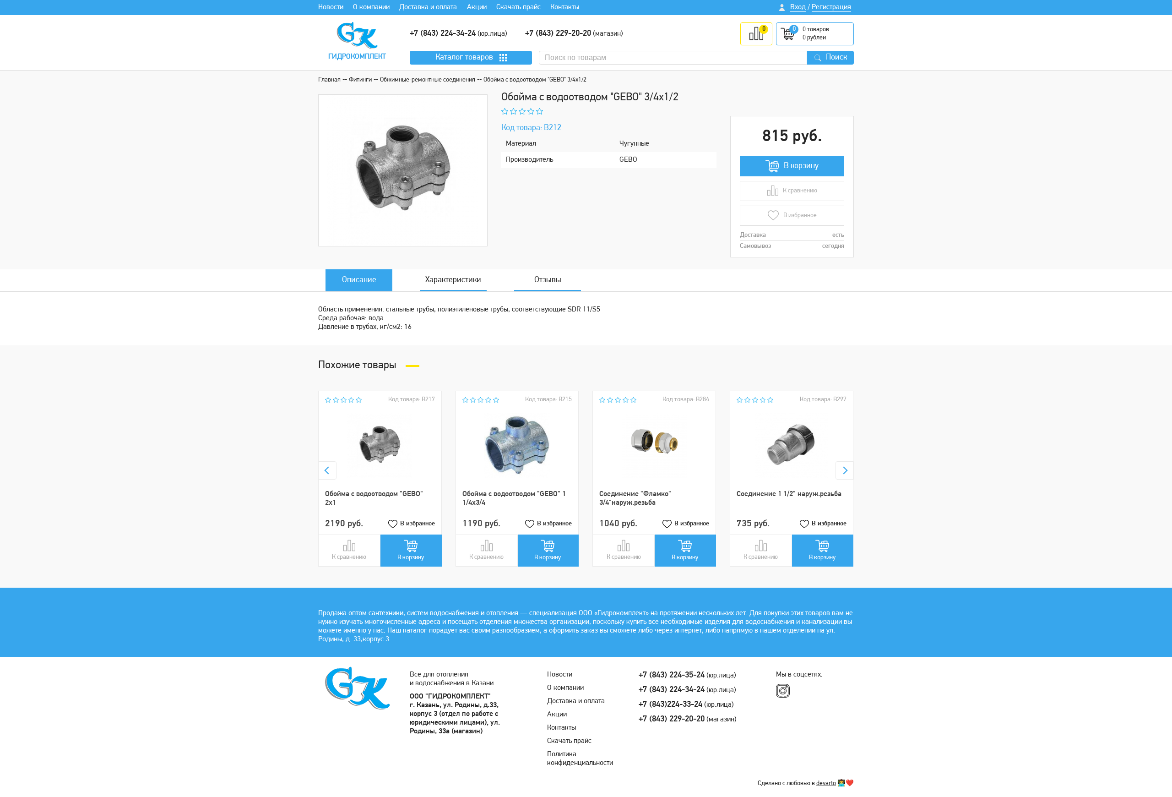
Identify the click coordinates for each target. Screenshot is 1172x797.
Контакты (564, 7)
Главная (329, 79)
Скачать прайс (518, 7)
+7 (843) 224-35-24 (672, 675)
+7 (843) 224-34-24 (443, 34)
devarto (826, 783)
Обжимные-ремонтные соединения (427, 79)
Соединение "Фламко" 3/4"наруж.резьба (635, 499)
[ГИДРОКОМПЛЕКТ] (357, 35)
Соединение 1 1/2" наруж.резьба (789, 494)
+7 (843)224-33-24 (670, 705)
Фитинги (360, 79)
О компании (371, 7)
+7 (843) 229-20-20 (558, 34)
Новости (330, 7)
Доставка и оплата (428, 7)
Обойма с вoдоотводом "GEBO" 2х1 (374, 499)
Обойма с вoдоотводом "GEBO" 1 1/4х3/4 (514, 499)
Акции (477, 7)
